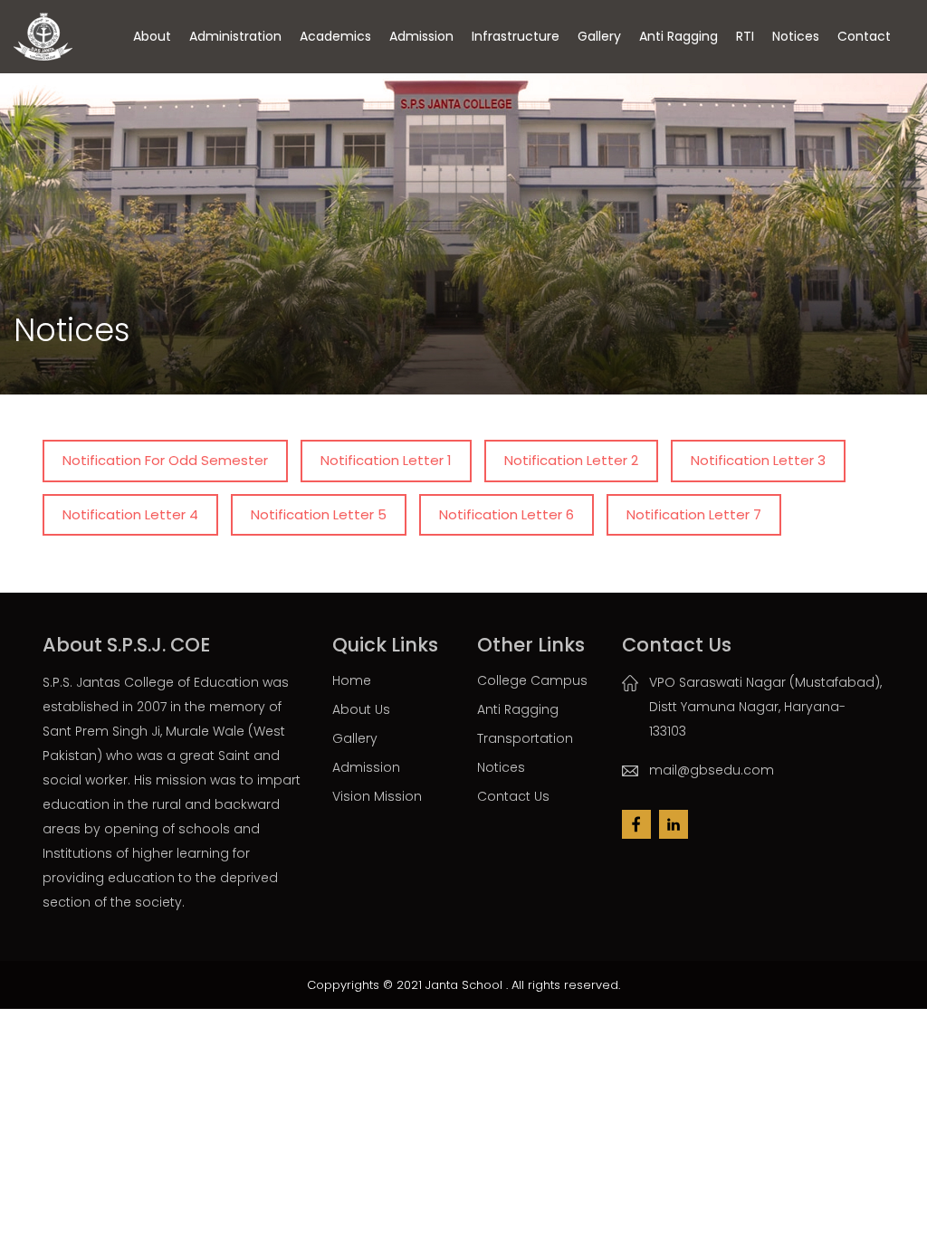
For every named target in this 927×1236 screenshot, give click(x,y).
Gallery (599, 36)
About (152, 36)
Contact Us (513, 796)
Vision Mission (377, 796)
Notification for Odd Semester (165, 460)
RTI (745, 36)
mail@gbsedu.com (711, 770)
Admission (421, 36)
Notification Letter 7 (693, 514)
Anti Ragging (678, 36)
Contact (864, 36)
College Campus (532, 680)
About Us (361, 709)
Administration (235, 36)
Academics (335, 36)
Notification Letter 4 (130, 514)
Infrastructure (515, 36)
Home (351, 680)
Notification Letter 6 (506, 514)
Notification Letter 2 (571, 460)
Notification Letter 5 (319, 514)
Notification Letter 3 (758, 460)
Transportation (525, 738)
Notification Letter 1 (386, 460)
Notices (795, 36)
